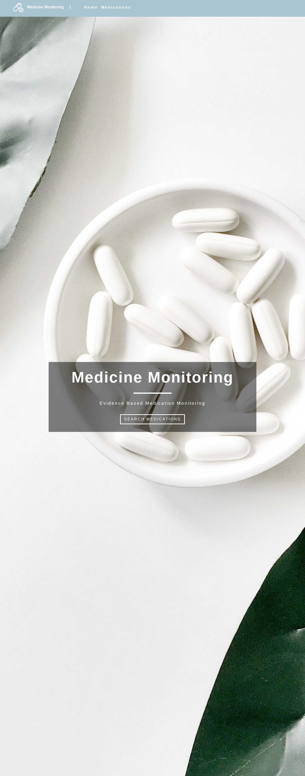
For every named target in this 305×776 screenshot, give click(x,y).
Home (91, 7)
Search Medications (152, 419)
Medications (116, 7)
